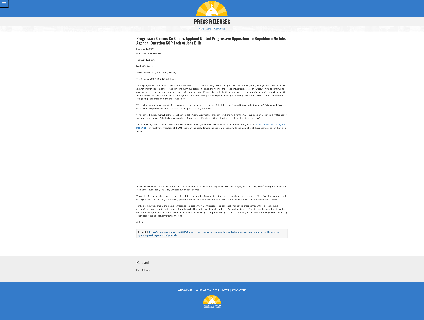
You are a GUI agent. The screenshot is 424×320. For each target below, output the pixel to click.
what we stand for (207, 290)
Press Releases (212, 21)
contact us (239, 290)
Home (201, 28)
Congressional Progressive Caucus (212, 8)
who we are (185, 290)
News (208, 28)
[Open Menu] (4, 4)
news (225, 290)
